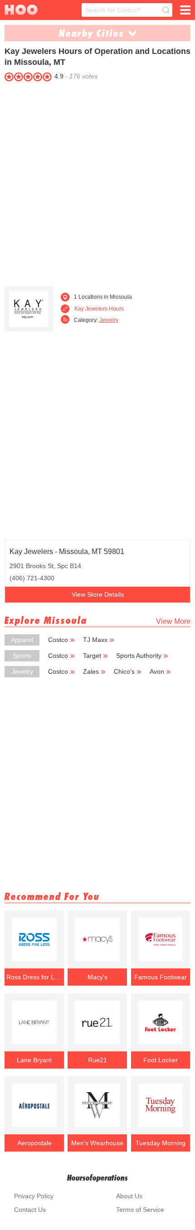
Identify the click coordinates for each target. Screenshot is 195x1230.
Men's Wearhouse (97, 1143)
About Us (129, 1196)
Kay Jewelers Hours (99, 309)
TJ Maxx (95, 639)
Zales (91, 671)
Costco (58, 639)
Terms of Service (140, 1209)
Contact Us (30, 1209)
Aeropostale (34, 1143)
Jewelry (108, 320)
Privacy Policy (34, 1196)
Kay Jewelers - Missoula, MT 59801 (67, 551)
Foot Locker (160, 1060)
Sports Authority (138, 655)
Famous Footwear (160, 977)
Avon (157, 671)
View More (173, 621)
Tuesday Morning (160, 1143)
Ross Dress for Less (34, 977)
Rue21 (97, 1060)
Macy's (97, 977)
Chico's (124, 671)
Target (92, 655)
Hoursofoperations (97, 1177)
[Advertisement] (97, 181)
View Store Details (98, 594)
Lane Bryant (34, 1060)
